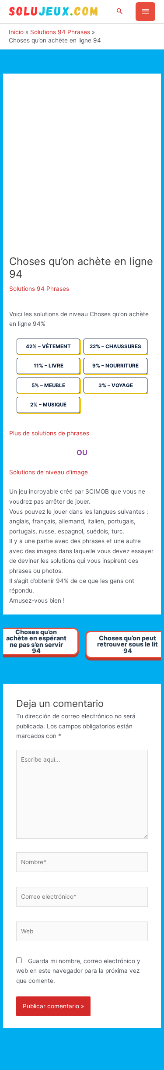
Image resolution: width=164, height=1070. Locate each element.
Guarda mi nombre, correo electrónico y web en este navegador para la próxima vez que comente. (78, 970)
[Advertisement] (82, 169)
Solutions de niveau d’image (48, 472)
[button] (120, 11)
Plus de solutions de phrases (49, 433)
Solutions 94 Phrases (39, 288)
